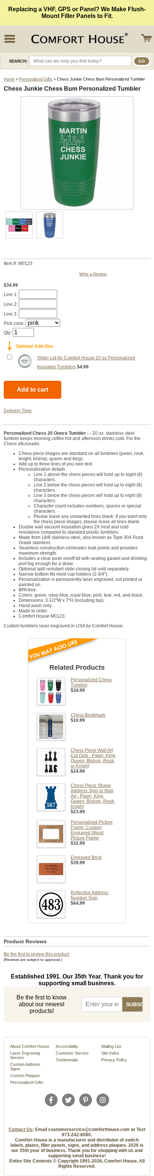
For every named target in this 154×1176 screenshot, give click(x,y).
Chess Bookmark (88, 715)
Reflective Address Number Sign (89, 895)
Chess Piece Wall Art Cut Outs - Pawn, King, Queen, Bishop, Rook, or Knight (93, 758)
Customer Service (72, 1053)
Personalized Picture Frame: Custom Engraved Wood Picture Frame (92, 830)
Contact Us (21, 1129)
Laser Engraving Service (25, 1055)
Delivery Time (18, 410)
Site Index (110, 1053)
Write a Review (93, 274)
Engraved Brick (86, 857)
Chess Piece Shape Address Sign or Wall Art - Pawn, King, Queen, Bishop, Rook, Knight (93, 796)
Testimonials (67, 1060)
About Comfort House (29, 1046)
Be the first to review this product (36, 954)
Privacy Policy (114, 1060)
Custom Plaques (25, 1075)
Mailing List (111, 1046)
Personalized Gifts (35, 79)
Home (9, 79)
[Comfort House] (78, 38)
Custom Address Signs (25, 1066)
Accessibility (67, 1046)
